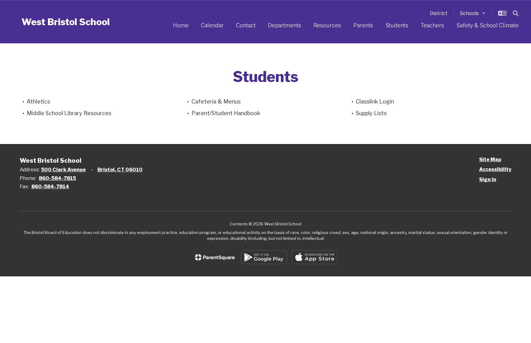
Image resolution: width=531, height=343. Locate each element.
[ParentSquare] (215, 257)
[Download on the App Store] (315, 257)
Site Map (490, 159)
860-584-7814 (50, 186)
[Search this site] (516, 13)
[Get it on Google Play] (264, 257)
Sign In (487, 179)
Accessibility (495, 169)
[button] (473, 13)
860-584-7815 (57, 178)
